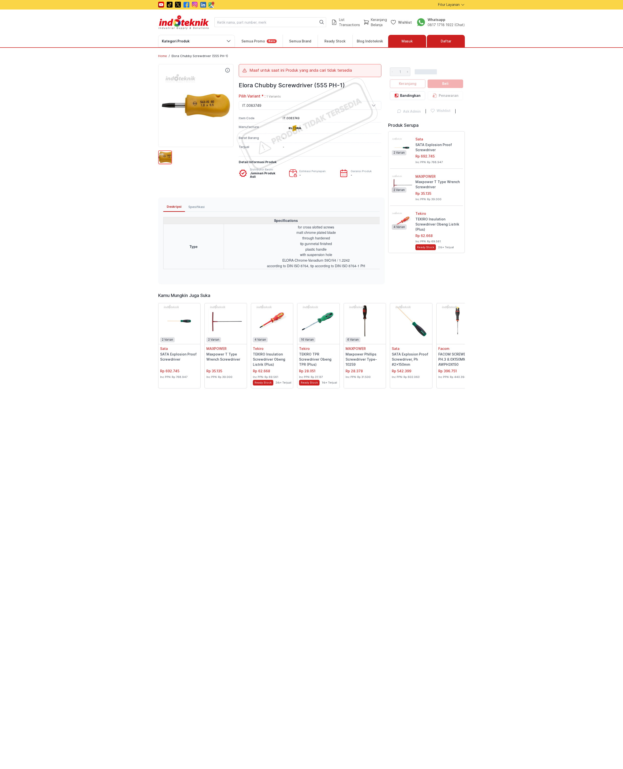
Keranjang (407, 83)
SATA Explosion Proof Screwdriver (433, 147)
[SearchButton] (321, 22)
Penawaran (448, 95)
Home (162, 56)
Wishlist (405, 22)
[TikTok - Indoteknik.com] (170, 5)
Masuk (407, 41)
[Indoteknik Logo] (183, 22)
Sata (419, 139)
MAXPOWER (425, 176)
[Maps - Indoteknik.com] (211, 5)
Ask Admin (412, 111)
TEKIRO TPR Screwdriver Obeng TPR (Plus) (315, 359)
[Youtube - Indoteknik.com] (161, 5)
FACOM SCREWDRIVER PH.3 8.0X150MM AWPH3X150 (457, 359)
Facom (443, 348)
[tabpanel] (271, 245)
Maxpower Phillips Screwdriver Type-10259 (361, 359)
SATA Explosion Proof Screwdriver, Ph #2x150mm (410, 359)
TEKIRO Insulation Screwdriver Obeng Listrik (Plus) (437, 224)
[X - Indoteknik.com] (178, 5)
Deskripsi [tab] (174, 206)
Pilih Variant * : (260, 96)
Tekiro (420, 213)
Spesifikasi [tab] (196, 207)
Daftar (446, 41)
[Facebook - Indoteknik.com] (186, 5)
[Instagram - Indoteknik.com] (195, 5)
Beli (445, 83)
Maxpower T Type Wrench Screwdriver (437, 184)
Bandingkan (410, 95)
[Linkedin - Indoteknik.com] (203, 5)
